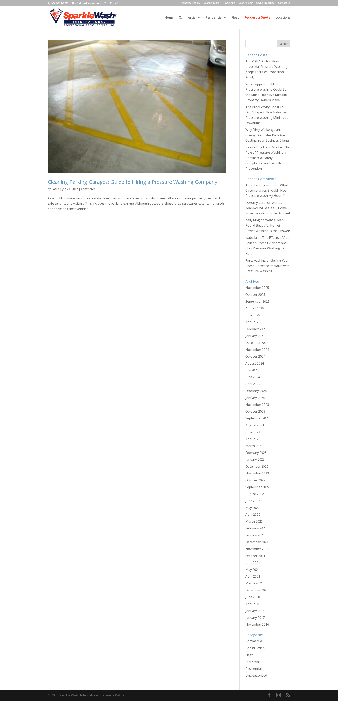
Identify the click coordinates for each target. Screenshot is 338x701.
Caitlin (55, 189)
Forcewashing (255, 260)
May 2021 (252, 569)
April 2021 (252, 576)
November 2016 (257, 624)
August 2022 (254, 494)
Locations (283, 18)
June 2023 (252, 432)
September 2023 (257, 418)
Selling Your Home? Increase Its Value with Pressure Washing (267, 265)
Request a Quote (257, 18)
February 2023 (256, 452)
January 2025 (255, 336)
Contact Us (284, 3)
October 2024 (255, 356)
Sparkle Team (211, 3)
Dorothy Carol (255, 203)
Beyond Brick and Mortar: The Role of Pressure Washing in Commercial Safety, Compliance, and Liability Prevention (267, 158)
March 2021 (254, 583)
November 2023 (257, 404)
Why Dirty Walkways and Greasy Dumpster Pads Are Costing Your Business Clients (267, 135)
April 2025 (252, 322)
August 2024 (254, 363)
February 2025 (256, 329)
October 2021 (255, 556)
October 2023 (255, 411)
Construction (255, 648)
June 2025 (252, 315)
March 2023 (254, 446)
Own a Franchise (265, 3)
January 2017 (255, 617)
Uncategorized (256, 675)
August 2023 (254, 425)
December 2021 (256, 542)
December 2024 (256, 343)
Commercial (187, 18)
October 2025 (255, 295)
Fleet (235, 18)
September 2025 (257, 301)
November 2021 (257, 549)
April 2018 (252, 604)
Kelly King (252, 220)
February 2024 (256, 391)
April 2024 (252, 384)
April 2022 (252, 514)
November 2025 (257, 287)
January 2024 (255, 398)
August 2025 (254, 308)
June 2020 (252, 597)
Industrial (252, 662)
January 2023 (255, 459)
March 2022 (254, 521)
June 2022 (252, 501)
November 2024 (257, 349)
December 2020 (256, 590)
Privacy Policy (113, 695)
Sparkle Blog (246, 3)
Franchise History (190, 3)
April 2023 (252, 439)
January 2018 (255, 611)
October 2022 (255, 480)
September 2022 (257, 487)
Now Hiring (229, 3)
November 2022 (257, 473)
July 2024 (252, 370)
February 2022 (256, 528)
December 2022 (256, 466)
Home (169, 18)
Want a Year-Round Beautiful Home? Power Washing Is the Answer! (267, 208)
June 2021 (252, 562)
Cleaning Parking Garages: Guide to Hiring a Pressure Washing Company (132, 181)
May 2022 (252, 508)
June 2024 (252, 377)
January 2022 (255, 535)
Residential (213, 18)
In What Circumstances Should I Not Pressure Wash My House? (266, 190)
